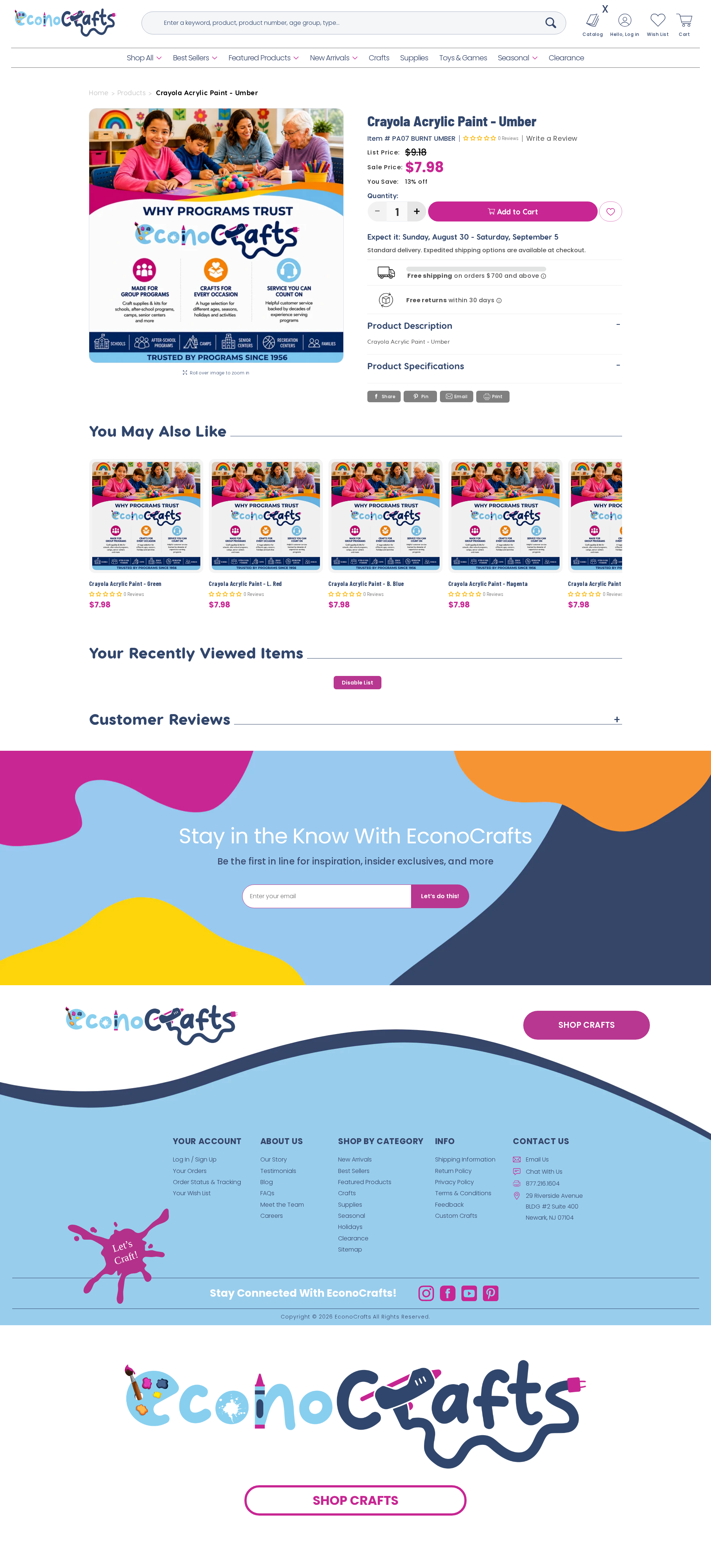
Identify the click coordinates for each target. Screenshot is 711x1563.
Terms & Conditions (463, 1193)
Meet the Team (282, 1204)
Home (99, 92)
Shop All (140, 58)
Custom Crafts (456, 1216)
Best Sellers (191, 58)
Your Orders (190, 1171)
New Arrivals (329, 58)
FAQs (267, 1193)
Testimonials (278, 1171)
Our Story (273, 1159)
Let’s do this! (440, 896)
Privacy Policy (454, 1182)
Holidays (350, 1227)
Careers (271, 1216)
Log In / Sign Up (195, 1159)
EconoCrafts (353, 1317)
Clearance (353, 1238)
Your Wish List (192, 1193)
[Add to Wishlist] (193, 470)
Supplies (350, 1204)
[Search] (551, 22)
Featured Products (259, 58)
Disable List (357, 682)
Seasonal (513, 58)
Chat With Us (544, 1171)
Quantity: (383, 196)
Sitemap (350, 1249)
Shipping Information (465, 1159)
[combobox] (353, 22)
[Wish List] (610, 212)
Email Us (537, 1159)
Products (131, 92)
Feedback (449, 1204)
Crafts (347, 1193)
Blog (266, 1182)
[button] (144, 57)
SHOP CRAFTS (586, 1025)
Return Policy (453, 1171)
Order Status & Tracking (207, 1182)
